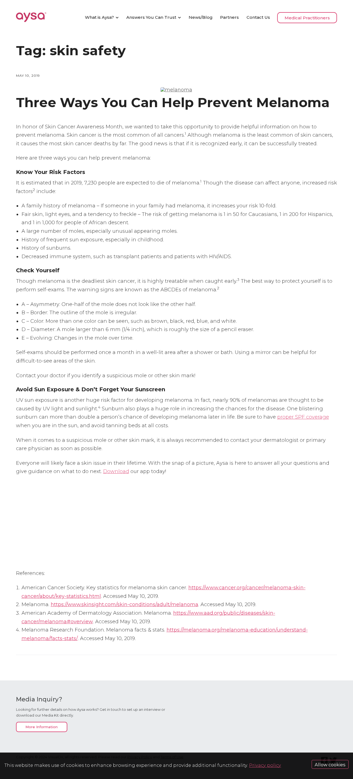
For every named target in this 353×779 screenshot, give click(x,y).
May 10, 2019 (28, 75)
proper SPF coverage (303, 417)
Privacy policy (265, 765)
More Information (41, 727)
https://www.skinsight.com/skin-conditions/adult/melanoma (124, 604)
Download (116, 471)
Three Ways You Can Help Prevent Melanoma (173, 102)
